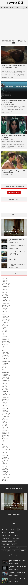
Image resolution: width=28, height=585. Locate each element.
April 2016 (4, 454)
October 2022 (5, 341)
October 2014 (5, 477)
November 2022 (6, 339)
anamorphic (14, 529)
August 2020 (5, 382)
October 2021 (5, 360)
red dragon (16, 550)
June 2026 (4, 278)
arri (20, 529)
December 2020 (6, 375)
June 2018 (4, 422)
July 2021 (4, 364)
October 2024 (5, 303)
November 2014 (6, 476)
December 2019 (6, 394)
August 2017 (5, 438)
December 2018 (6, 413)
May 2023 (4, 330)
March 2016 (5, 455)
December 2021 (6, 357)
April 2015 (4, 468)
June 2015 (4, 465)
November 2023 (6, 321)
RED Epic (23, 550)
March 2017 (5, 446)
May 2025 (4, 292)
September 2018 (6, 418)
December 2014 (6, 474)
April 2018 (4, 426)
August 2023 (5, 325)
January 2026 (5, 281)
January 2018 (5, 430)
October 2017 (5, 435)
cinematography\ (6, 538)
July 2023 (4, 327)
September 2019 (6, 399)
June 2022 (4, 347)
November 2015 (6, 458)
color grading (16, 538)
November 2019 (6, 396)
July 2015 (4, 463)
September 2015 (6, 462)
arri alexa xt (12, 532)
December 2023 (6, 319)
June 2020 (4, 385)
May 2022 (4, 349)
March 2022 (5, 352)
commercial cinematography (9, 541)
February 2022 (5, 353)
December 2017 (6, 432)
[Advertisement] (14, 24)
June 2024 (4, 310)
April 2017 (4, 444)
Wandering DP (5, 69)
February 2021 (5, 372)
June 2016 (4, 451)
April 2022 (4, 350)
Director (14, 544)
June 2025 (4, 291)
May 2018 (4, 424)
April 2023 (4, 331)
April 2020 (4, 388)
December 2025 (6, 283)
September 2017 (6, 436)
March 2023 (5, 333)
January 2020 (5, 393)
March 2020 (5, 389)
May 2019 (4, 405)
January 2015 (5, 473)
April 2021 (4, 369)
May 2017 (4, 443)
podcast (4, 550)
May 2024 (4, 311)
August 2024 (5, 306)
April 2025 (4, 294)
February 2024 (5, 316)
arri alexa (4, 532)
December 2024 (6, 300)
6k (2, 529)
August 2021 (5, 363)
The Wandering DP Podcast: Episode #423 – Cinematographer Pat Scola (13, 66)
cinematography (17, 535)
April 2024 (4, 313)
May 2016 (4, 452)
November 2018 (6, 415)
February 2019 (5, 410)
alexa (7, 529)
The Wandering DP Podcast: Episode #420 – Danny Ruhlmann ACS (13, 171)
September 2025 (6, 286)
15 (17, 254)
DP (17, 547)
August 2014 (5, 480)
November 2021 (6, 358)
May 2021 (4, 368)
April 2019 (4, 407)
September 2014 (6, 479)
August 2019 (5, 400)
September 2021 (6, 361)
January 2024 (5, 317)
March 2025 (5, 295)
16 (17, 248)
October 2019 (5, 397)
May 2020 (4, 386)
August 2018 (5, 419)
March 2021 (5, 371)
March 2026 (5, 280)
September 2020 (6, 380)
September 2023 (6, 324)
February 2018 (5, 429)
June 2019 (4, 404)
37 (17, 242)
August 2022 (5, 344)
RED (9, 550)
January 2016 (5, 457)
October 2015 (5, 460)
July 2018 (4, 421)
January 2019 (5, 411)
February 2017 (5, 447)
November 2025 (6, 284)
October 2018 (5, 416)
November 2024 (6, 302)
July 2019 (4, 402)
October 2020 (5, 379)
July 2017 (4, 440)
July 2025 (4, 289)
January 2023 (5, 336)
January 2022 (5, 355)
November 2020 (6, 377)
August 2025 (5, 288)
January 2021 (5, 374)
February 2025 (5, 297)
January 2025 (5, 299)
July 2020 (4, 383)
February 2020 (5, 391)
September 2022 (6, 342)
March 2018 (5, 427)
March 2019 (5, 408)
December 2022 (6, 338)
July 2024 (4, 308)
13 (17, 267)
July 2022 (4, 346)
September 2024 (6, 305)
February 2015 (5, 471)
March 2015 (5, 469)
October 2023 (5, 322)
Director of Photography (8, 547)
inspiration (23, 547)
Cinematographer (6, 535)
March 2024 (5, 314)
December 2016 (6, 449)
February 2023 (5, 335)
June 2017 (4, 441)
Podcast (12, 69)
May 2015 (4, 466)
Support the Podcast (14, 192)
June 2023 (4, 328)
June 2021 (4, 366)
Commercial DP (5, 544)
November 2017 (6, 433)
